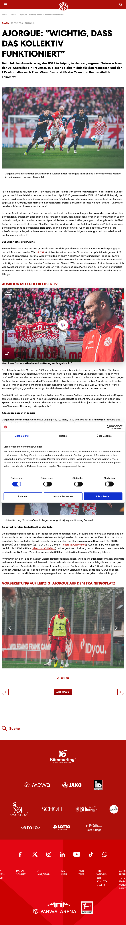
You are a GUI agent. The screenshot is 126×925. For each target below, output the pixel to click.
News (13, 14)
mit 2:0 (40, 252)
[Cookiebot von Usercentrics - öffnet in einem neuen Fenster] (109, 427)
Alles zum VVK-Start (43, 548)
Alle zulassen (103, 496)
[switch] (47, 484)
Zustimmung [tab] (22, 436)
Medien (64, 872)
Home (4, 14)
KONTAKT (82, 872)
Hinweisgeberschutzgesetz (101, 877)
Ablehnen (23, 496)
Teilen (65, 678)
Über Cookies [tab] (104, 436)
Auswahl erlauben (63, 496)
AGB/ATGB (43, 874)
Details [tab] (63, 436)
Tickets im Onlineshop (73, 544)
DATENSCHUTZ (21, 872)
